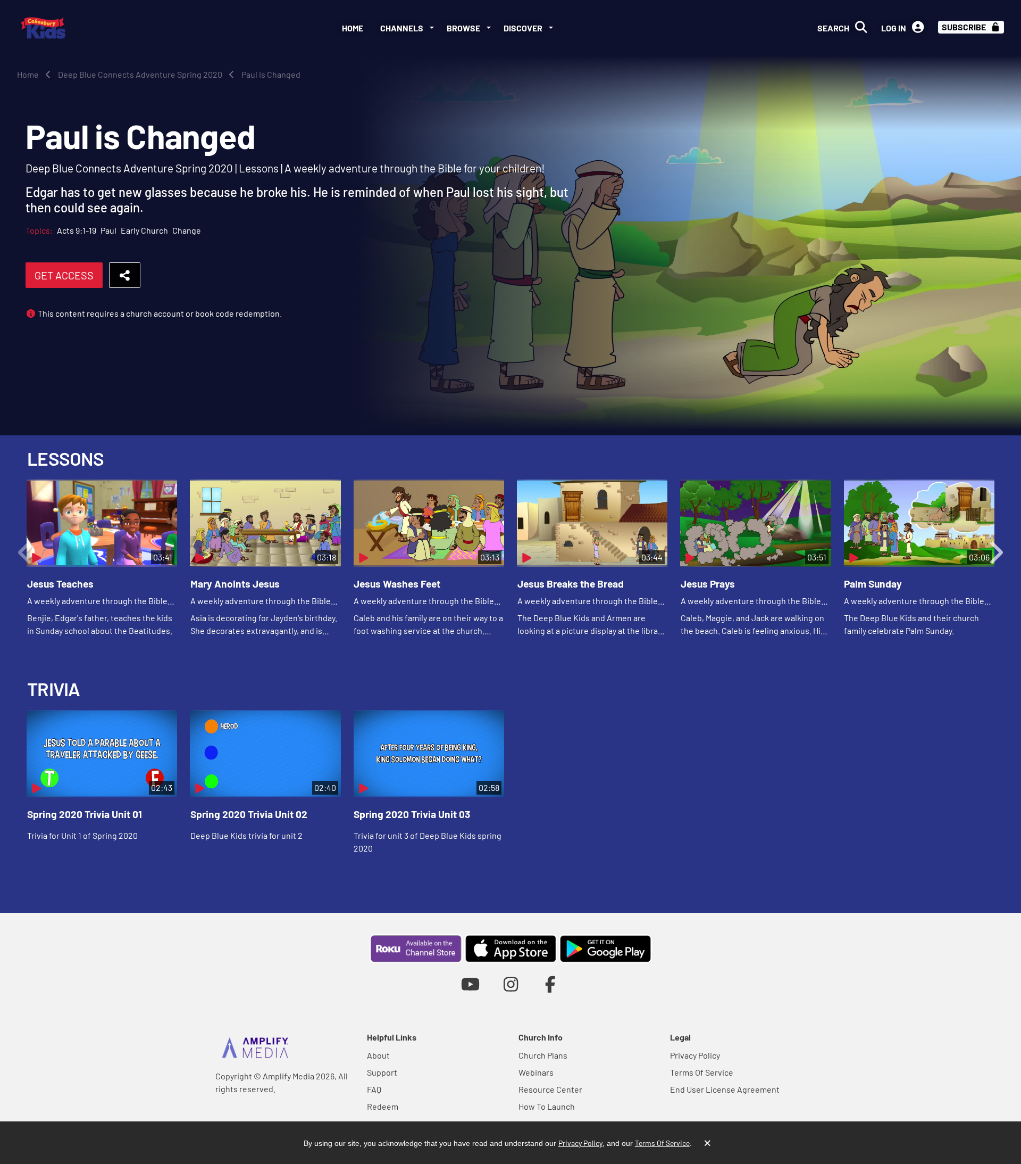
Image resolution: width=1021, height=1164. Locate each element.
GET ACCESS (64, 275)
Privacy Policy (695, 1055)
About (378, 1055)
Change (186, 230)
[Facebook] (550, 984)
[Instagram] (510, 984)
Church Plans (542, 1055)
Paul (108, 230)
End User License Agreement (725, 1089)
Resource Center (550, 1089)
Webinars (536, 1072)
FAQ (374, 1089)
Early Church (144, 230)
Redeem (382, 1106)
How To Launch (546, 1106)
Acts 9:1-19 (76, 230)
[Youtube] (470, 984)
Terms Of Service (701, 1072)
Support (382, 1072)
